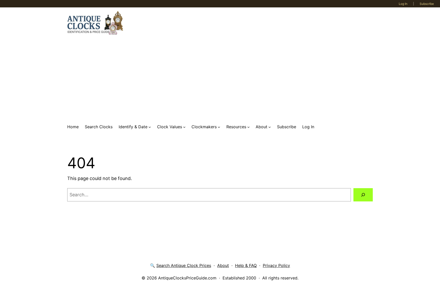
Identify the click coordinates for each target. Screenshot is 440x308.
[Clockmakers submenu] (219, 127)
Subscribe (427, 4)
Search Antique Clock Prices (183, 265)
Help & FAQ (246, 265)
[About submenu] (269, 127)
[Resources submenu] (248, 127)
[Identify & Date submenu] (149, 127)
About (223, 265)
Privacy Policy (276, 265)
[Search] (363, 194)
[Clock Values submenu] (184, 127)
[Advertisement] (220, 79)
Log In (403, 4)
